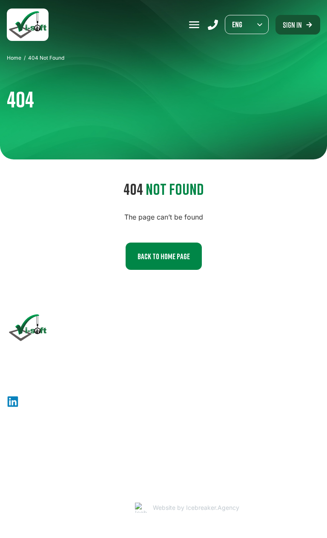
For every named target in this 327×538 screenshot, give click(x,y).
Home (14, 58)
